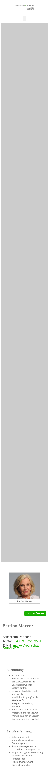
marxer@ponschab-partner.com (21, 647)
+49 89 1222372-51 (27, 641)
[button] (24, 18)
